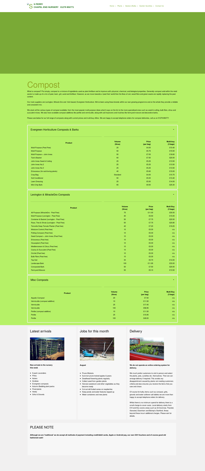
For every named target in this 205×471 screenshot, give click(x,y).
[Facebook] (106, 450)
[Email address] (97, 450)
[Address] (102, 450)
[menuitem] (112, 6)
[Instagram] (111, 450)
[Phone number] (92, 450)
